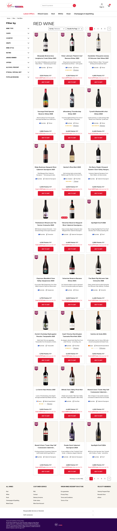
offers (8, 62)
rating (8, 53)
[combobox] (58, 6)
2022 (72, 57)
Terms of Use (64, 500)
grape (8, 43)
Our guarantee (65, 491)
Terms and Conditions (67, 497)
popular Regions (12, 77)
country (9, 38)
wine (14, 18)
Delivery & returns (38, 497)
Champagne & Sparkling (12, 500)
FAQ (34, 491)
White (7, 494)
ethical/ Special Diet (14, 72)
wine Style (10, 48)
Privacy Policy (64, 494)
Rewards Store (102, 494)
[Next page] (109, 28)
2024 (72, 280)
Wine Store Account (38, 503)
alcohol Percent (12, 67)
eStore (99, 497)
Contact (35, 494)
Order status (36, 500)
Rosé (7, 497)
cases (8, 33)
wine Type (9, 28)
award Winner (11, 57)
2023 (98, 113)
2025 (46, 113)
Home (8, 18)
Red (7, 491)
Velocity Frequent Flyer (104, 491)
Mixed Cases (9, 503)
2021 (45, 57)
